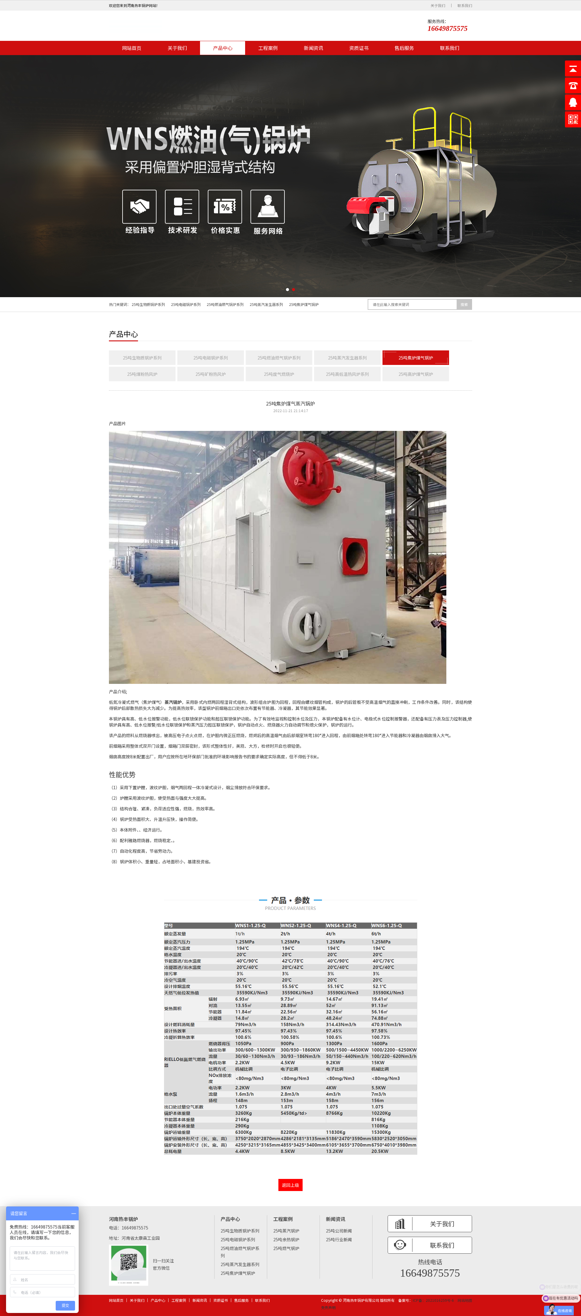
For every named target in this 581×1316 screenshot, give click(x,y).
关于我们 (438, 5)
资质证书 (359, 47)
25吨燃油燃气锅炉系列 (225, 304)
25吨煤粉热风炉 (142, 374)
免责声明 (328, 1307)
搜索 (464, 304)
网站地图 (465, 1300)
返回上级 (290, 1185)
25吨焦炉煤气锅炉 (304, 304)
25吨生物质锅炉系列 (148, 304)
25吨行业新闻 (339, 1239)
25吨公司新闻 (339, 1231)
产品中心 (222, 47)
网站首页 (131, 47)
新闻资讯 (313, 47)
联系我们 (465, 5)
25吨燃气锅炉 (286, 1248)
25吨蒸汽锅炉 (286, 1231)
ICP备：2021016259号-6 (433, 1300)
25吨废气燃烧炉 (279, 374)
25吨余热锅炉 (286, 1239)
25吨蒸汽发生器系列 (266, 304)
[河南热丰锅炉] (135, 26)
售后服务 (404, 47)
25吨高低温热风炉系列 (347, 374)
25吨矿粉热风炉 (210, 374)
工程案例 (268, 47)
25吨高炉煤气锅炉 (416, 374)
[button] (287, 289)
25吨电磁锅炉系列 (186, 304)
